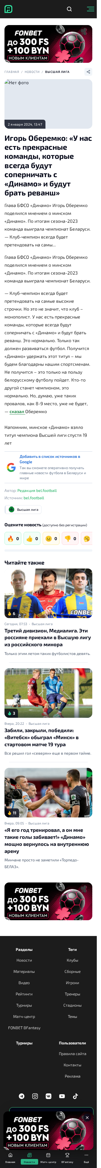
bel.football (34, 497)
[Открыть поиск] (69, 9)
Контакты (72, 1064)
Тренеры (72, 993)
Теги (72, 949)
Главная (11, 71)
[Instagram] (35, 1096)
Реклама (73, 1076)
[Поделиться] (88, 72)
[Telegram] (21, 1096)
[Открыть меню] (91, 9)
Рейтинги (24, 993)
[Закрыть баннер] (87, 1118)
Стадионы (72, 1005)
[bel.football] (8, 9)
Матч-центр (24, 1016)
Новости (32, 71)
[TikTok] (75, 1096)
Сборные (73, 971)
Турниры (24, 1005)
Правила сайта (72, 1053)
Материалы (24, 971)
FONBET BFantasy (24, 1027)
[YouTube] (62, 1096)
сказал (17, 411)
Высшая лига (57, 71)
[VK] (48, 1096)
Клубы (72, 960)
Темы (72, 1016)
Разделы (24, 949)
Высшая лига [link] (42, 624)
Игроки (72, 982)
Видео (24, 982)
